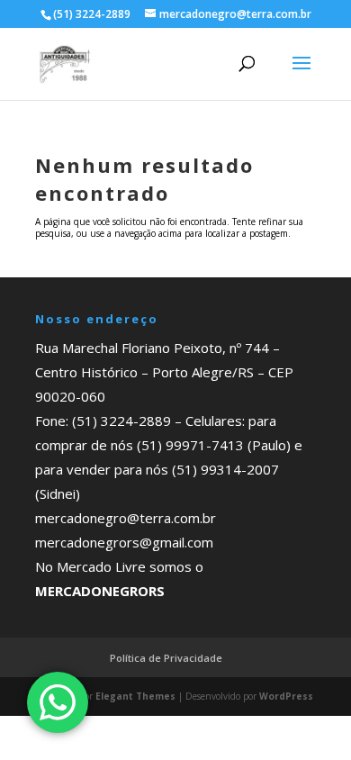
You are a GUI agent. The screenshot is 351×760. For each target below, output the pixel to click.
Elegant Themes (135, 696)
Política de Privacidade (166, 658)
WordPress (286, 696)
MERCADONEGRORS (100, 591)
